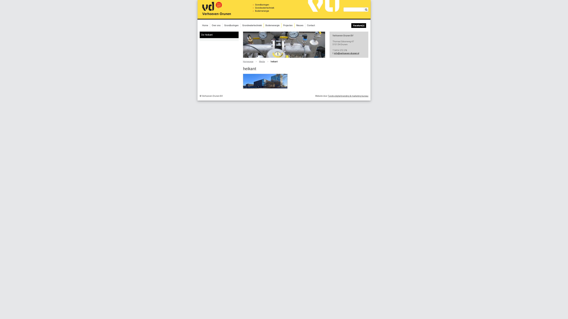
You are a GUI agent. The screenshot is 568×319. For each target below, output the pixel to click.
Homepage (248, 61)
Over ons (216, 25)
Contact (311, 25)
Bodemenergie (273, 25)
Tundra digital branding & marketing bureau (348, 96)
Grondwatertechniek (252, 25)
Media (262, 61)
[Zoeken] (366, 9)
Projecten (288, 25)
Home (205, 25)
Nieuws (299, 25)
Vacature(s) (358, 25)
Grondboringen (231, 25)
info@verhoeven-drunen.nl (346, 53)
